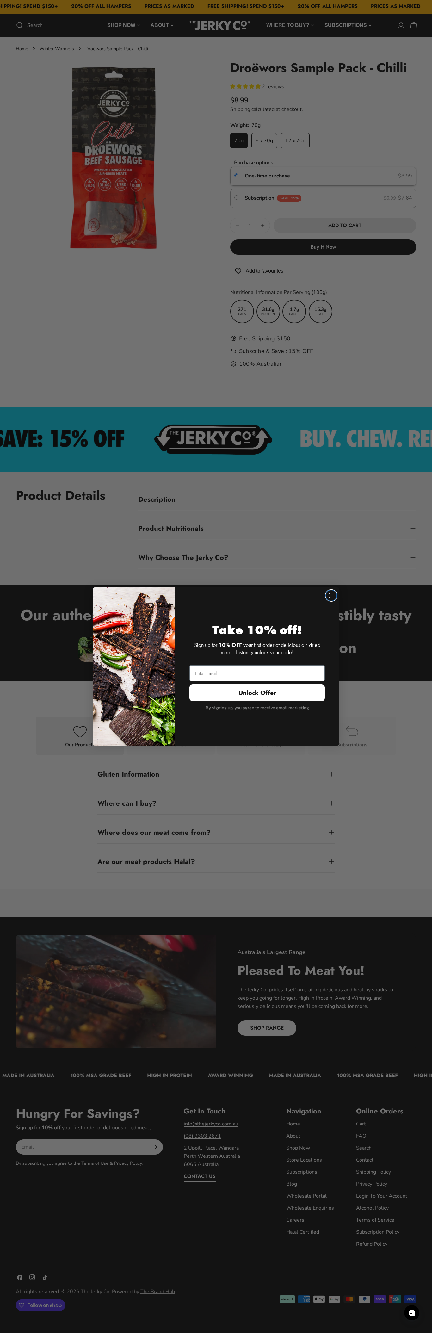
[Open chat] (411, 1312)
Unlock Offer (257, 693)
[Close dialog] (331, 595)
